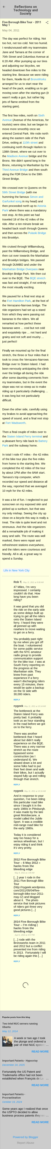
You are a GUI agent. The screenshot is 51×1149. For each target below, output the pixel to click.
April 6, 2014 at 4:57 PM (25, 935)
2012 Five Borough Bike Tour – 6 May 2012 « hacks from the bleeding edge (30, 864)
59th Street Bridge (13, 192)
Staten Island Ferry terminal (24, 436)
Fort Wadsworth (16, 422)
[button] (47, 23)
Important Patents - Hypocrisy (20, 1060)
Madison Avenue (17, 156)
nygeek (18, 705)
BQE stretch (37, 278)
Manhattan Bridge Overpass (20, 269)
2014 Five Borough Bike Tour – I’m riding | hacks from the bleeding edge (30, 926)
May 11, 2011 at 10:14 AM (35, 706)
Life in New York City (16, 570)
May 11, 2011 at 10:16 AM (35, 791)
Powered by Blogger (25, 1137)
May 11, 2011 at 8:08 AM (33, 582)
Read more (40, 1051)
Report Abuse (25, 1142)
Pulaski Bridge (37, 233)
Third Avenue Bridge (15, 169)
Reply (17, 700)
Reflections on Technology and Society (25, 10)
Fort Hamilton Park (19, 300)
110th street (30, 142)
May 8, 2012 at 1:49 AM (24, 873)
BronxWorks (38, 79)
